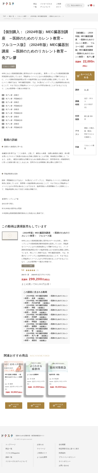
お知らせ (40, 444)
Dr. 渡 (86, 90)
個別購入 (41, 298)
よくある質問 (42, 457)
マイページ (41, 449)
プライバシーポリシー (67, 457)
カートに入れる (15, 405)
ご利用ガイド (42, 453)
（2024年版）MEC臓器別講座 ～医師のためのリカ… (46, 16)
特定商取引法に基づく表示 (69, 449)
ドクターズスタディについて (16, 461)
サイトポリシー (65, 461)
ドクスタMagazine (12, 453)
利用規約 (62, 453)
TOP (4, 16)
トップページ (10, 444)
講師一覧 (8, 457)
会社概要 (62, 444)
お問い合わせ (64, 465)
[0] (89, 5)
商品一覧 (11, 16)
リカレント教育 (21, 16)
